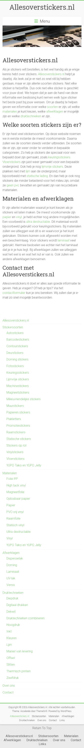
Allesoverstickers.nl (42, 7)
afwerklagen (54, 111)
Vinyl (9, 538)
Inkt (9, 631)
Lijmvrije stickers (17, 379)
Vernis (10, 585)
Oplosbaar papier (18, 498)
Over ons (9, 685)
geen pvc (13, 185)
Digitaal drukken (17, 605)
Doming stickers (17, 359)
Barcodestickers (17, 339)
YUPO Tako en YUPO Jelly (23, 465)
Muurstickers (15, 406)
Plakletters (13, 419)
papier (7, 217)
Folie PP (12, 479)
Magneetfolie (15, 492)
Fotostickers (15, 366)
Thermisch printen (18, 671)
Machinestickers (17, 386)
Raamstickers (15, 432)
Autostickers (15, 333)
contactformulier (14, 293)
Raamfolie (13, 518)
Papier (10, 505)
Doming (11, 565)
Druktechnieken (13, 593)
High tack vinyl (16, 485)
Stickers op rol (16, 445)
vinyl (19, 217)
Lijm (9, 645)
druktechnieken (31, 116)
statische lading (37, 176)
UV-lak (10, 578)
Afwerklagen (11, 553)
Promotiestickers (18, 425)
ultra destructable (38, 222)
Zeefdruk (12, 678)
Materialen (10, 473)
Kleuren (11, 638)
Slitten (10, 664)
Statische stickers (18, 439)
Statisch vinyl (15, 525)
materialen (10, 111)
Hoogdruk (13, 625)
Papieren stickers (18, 412)
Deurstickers (14, 353)
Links (62, 720)
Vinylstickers (14, 452)
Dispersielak (14, 558)
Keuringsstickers (17, 372)
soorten (52, 107)
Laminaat (12, 572)
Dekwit (11, 611)
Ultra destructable (18, 532)
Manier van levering (19, 651)
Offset (10, 658)
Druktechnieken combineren (25, 618)
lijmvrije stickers (52, 166)
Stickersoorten (13, 327)
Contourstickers (17, 346)
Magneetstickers (17, 392)
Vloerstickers (12, 162)
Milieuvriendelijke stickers (23, 399)
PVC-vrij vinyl (15, 512)
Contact (8, 692)
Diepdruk (12, 598)
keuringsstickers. (59, 157)
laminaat (63, 240)
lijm (28, 171)
